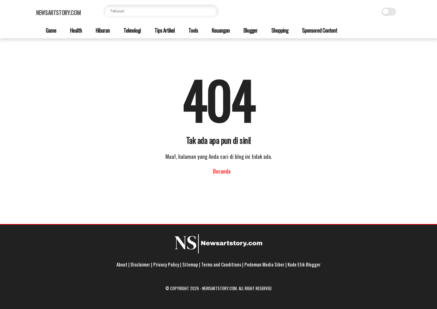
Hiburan (102, 30)
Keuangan (220, 30)
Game (50, 30)
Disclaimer (140, 264)
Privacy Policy (166, 264)
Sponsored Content (319, 30)
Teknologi (132, 30)
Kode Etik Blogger (304, 264)
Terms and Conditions (221, 264)
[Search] (212, 11)
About (121, 264)
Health (75, 30)
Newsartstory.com (58, 12)
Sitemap (190, 264)
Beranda (221, 171)
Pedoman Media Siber (264, 264)
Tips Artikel (164, 30)
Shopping (279, 30)
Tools (192, 30)
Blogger (250, 30)
